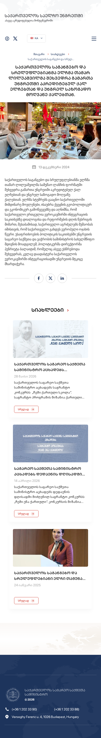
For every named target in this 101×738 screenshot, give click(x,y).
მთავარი (38, 54)
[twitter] (50, 278)
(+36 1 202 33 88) (66, 709)
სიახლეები (58, 54)
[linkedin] (62, 278)
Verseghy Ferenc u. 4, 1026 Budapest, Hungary (45, 717)
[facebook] (38, 278)
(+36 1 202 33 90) (24, 709)
